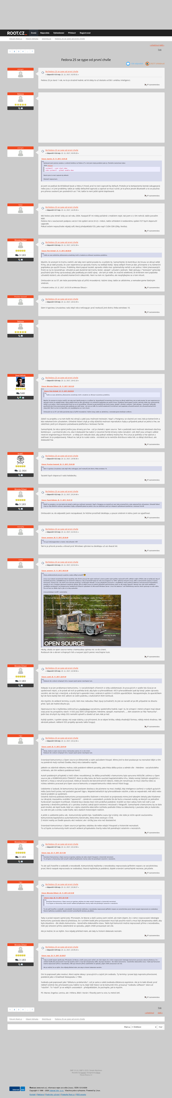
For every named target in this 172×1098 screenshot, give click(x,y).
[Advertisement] (86, 13)
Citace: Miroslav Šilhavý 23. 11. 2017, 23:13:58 (57, 893)
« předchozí (154, 45)
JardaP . (20, 453)
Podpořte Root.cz (68, 1094)
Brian (98, 1073)
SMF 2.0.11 (74, 1070)
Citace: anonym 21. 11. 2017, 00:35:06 (54, 571)
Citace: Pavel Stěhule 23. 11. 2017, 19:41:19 (56, 500)
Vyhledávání (58, 33)
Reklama (20, 94)
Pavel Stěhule (20, 375)
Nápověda (44, 33)
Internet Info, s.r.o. (56, 1090)
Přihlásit (72, 33)
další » (161, 45)
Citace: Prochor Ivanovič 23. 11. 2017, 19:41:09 (57, 464)
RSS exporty (81, 1094)
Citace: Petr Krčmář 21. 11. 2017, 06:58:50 (56, 251)
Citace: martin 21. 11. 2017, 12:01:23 (54, 159)
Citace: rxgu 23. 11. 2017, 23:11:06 (53, 853)
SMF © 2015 (84, 1070)
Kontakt (33, 1094)
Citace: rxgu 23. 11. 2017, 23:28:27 (53, 956)
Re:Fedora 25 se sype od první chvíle (61, 71)
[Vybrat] (50, 165)
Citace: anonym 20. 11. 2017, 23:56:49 (54, 538)
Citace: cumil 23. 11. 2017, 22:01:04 (53, 677)
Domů (33, 33)
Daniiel (83, 1073)
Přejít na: (127, 1027)
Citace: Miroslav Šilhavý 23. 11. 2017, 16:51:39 (57, 386)
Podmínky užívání (52, 1094)
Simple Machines (95, 1070)
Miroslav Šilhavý (21, 240)
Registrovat (85, 33)
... (27, 51)
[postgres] (20, 398)
